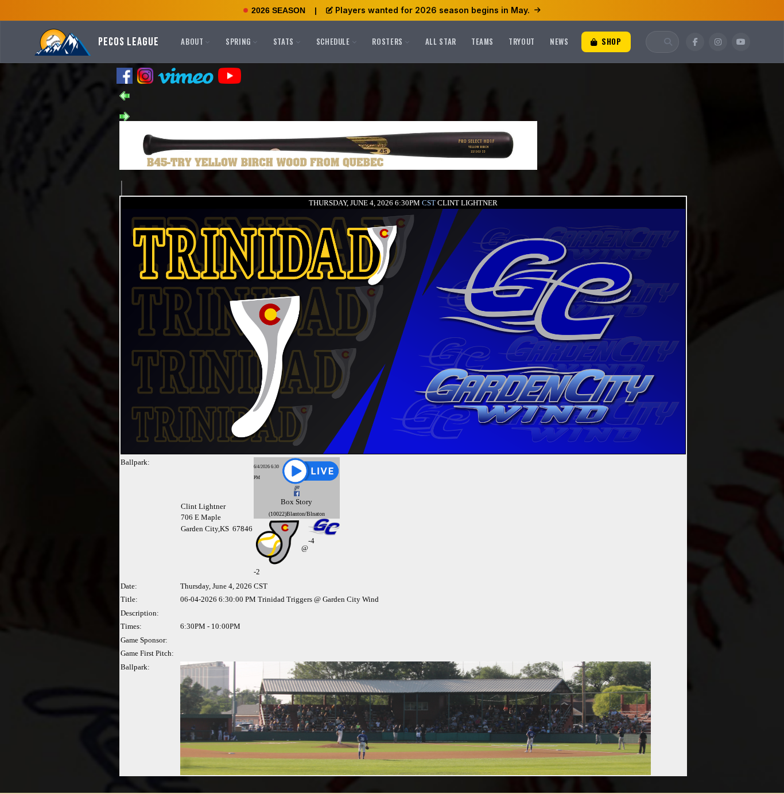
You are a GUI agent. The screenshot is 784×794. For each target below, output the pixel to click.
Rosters (387, 41)
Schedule (333, 41)
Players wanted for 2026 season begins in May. (432, 10)
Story (304, 501)
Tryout (522, 41)
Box (287, 501)
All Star (440, 41)
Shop (610, 41)
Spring (238, 41)
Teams (482, 41)
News (559, 41)
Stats (283, 41)
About (192, 41)
